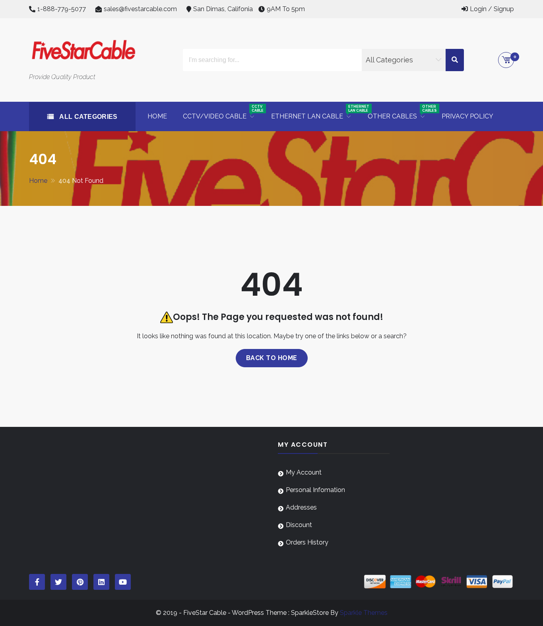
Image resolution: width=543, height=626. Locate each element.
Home (157, 116)
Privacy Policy (467, 116)
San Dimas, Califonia (223, 9)
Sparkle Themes (364, 612)
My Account (304, 472)
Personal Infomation (315, 490)
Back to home (271, 358)
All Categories (88, 116)
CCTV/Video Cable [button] (223, 112)
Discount (299, 525)
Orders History (307, 542)
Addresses (301, 507)
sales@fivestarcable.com (140, 9)
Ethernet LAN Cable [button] (315, 112)
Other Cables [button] (401, 112)
